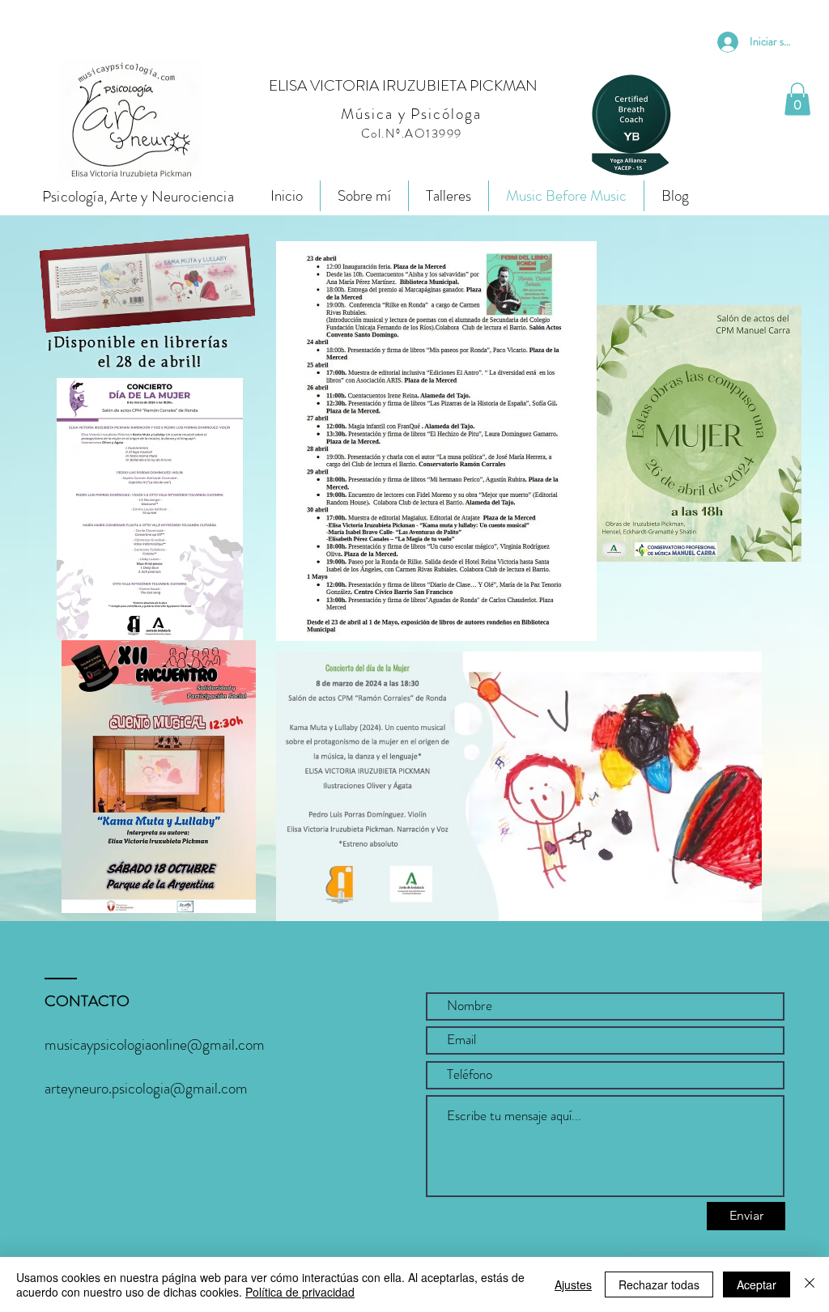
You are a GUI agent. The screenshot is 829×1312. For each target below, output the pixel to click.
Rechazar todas (659, 1284)
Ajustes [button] (573, 1284)
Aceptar (756, 1284)
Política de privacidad (300, 1292)
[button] (797, 99)
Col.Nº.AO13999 (411, 133)
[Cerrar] (809, 1284)
